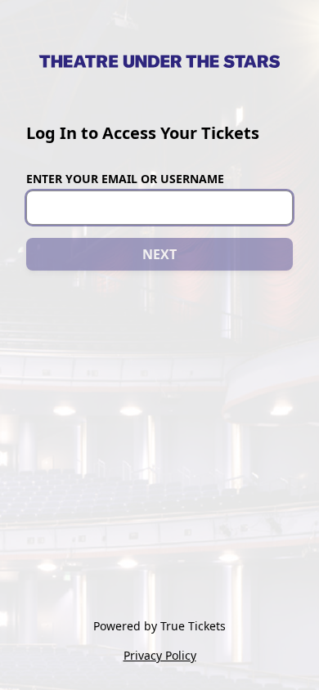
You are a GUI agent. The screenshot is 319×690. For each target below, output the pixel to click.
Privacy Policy (160, 655)
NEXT (159, 254)
